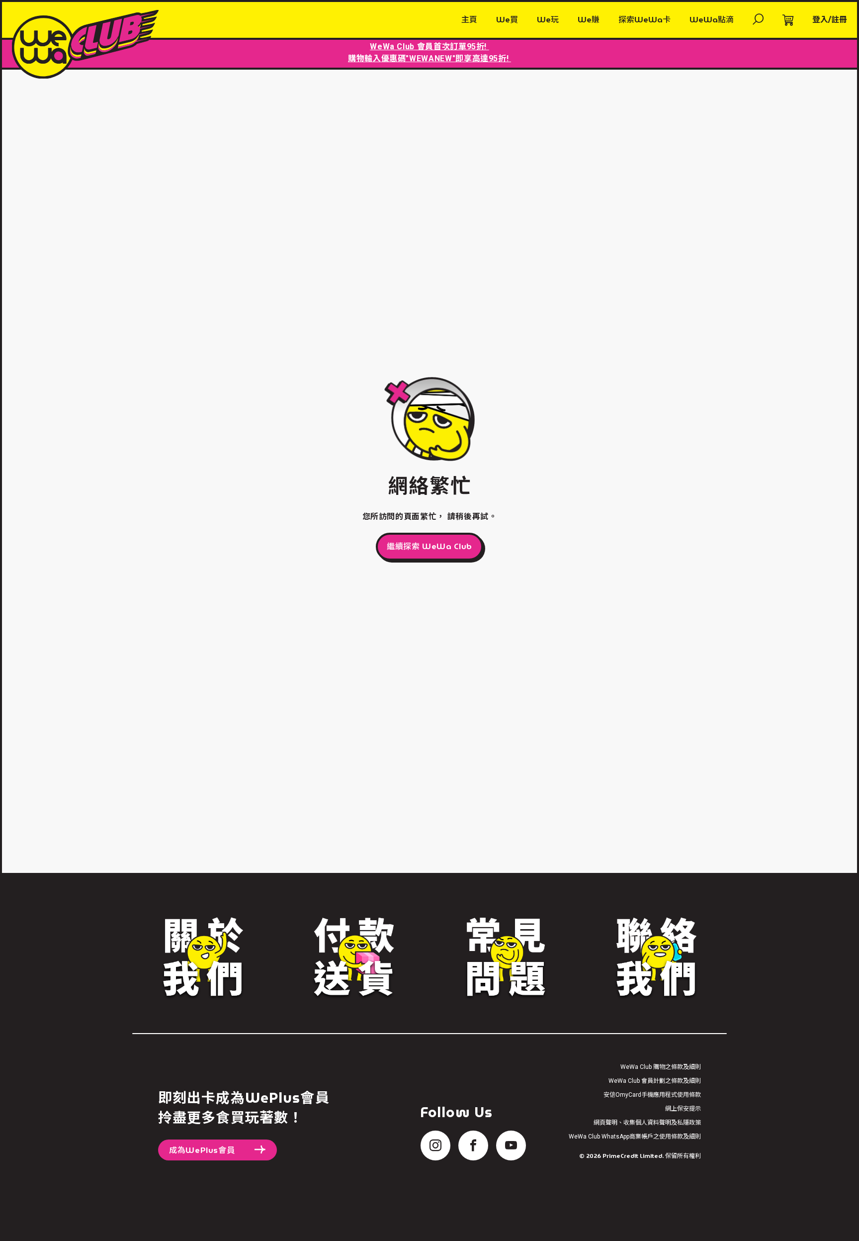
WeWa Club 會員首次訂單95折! (429, 46)
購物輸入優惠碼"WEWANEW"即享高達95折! (429, 58)
